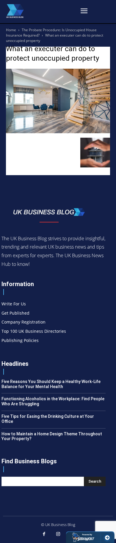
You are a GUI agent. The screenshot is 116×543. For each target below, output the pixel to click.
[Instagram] (58, 534)
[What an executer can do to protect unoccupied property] (58, 131)
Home (11, 29)
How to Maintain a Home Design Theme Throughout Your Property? (51, 436)
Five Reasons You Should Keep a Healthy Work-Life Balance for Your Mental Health (51, 384)
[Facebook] (44, 534)
